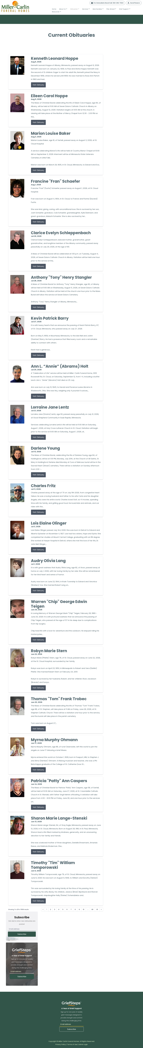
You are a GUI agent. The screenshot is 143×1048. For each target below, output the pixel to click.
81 (97, 909)
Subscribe (22, 934)
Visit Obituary (38, 85)
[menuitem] (54, 9)
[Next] (101, 910)
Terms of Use (72, 1044)
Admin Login (83, 1044)
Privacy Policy (60, 1044)
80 (92, 909)
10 (83, 909)
